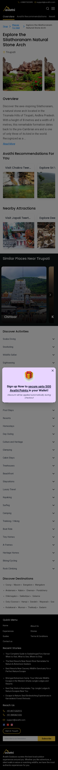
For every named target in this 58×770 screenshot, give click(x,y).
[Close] (52, 370)
